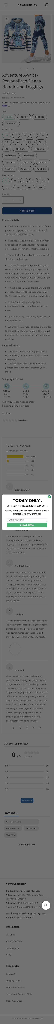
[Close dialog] (49, 496)
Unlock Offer (27, 524)
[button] (46, 905)
